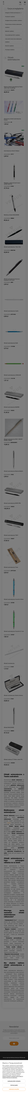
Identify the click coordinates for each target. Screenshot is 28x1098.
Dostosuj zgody (14, 1085)
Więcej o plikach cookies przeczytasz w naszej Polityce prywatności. (12, 1077)
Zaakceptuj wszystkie (14, 1089)
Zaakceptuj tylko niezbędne (14, 1081)
